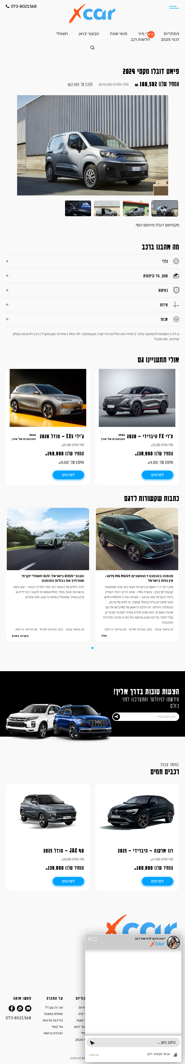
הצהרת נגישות (53, 1033)
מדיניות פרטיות (53, 1020)
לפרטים (157, 474)
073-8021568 (24, 6)
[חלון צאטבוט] (133, 998)
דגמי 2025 (170, 39)
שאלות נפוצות (53, 1014)
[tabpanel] (137, 574)
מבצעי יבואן (89, 33)
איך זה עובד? (54, 1007)
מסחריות (171, 33)
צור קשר (57, 1026)
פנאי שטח (118, 33)
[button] (89, 938)
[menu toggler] (174, 7)
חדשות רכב (140, 39)
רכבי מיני (145, 33)
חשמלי (62, 33)
